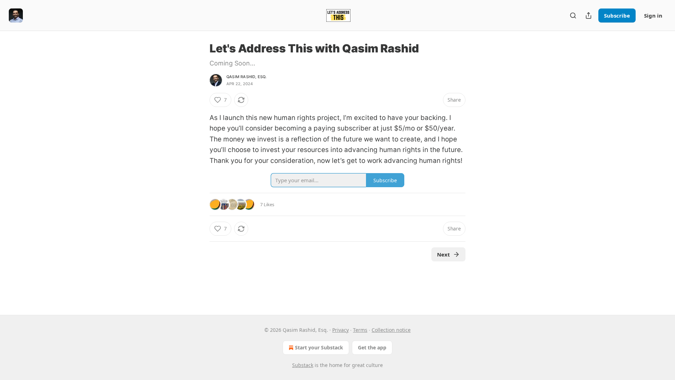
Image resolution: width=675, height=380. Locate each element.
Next (443, 254)
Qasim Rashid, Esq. (246, 76)
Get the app (372, 347)
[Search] (573, 15)
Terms (360, 330)
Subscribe (617, 15)
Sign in (653, 15)
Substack (302, 365)
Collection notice (391, 330)
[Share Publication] (588, 15)
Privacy (340, 330)
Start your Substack (319, 347)
